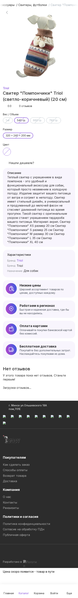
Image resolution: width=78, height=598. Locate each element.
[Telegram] (6, 551)
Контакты (10, 502)
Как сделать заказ (16, 464)
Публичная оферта (16, 535)
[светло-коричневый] (7, 152)
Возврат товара (14, 475)
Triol (6, 88)
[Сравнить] (67, 12)
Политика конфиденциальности (26, 524)
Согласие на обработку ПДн (23, 529)
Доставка (10, 481)
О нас (7, 497)
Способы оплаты (15, 470)
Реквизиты (11, 508)
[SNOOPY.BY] (11, 439)
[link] (7, 12)
